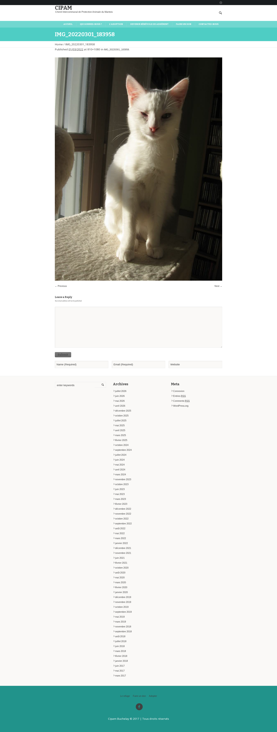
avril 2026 (120, 406)
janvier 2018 (121, 661)
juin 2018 (120, 646)
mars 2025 (120, 435)
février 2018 (121, 656)
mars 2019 (120, 621)
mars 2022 (120, 538)
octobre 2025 (122, 415)
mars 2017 (120, 675)
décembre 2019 (123, 597)
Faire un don (139, 696)
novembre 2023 (123, 479)
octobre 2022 (122, 518)
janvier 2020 (121, 592)
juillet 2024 (120, 455)
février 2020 (121, 587)
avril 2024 (120, 469)
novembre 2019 (123, 602)
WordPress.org (180, 406)
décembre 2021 (123, 548)
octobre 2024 (122, 445)
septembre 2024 (123, 450)
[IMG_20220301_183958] (138, 169)
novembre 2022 (123, 514)
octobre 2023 (122, 484)
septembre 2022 (123, 523)
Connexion (178, 391)
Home (59, 44)
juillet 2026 (120, 391)
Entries (179, 396)
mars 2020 (120, 582)
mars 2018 (120, 651)
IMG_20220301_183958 (116, 49)
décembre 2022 (123, 509)
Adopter (153, 696)
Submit (63, 354)
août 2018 (120, 636)
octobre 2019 (122, 607)
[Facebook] (220, 2)
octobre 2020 (122, 567)
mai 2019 (120, 617)
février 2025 (121, 440)
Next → (218, 286)
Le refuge (125, 696)
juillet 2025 (120, 420)
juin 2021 (120, 558)
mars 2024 (120, 474)
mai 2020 (120, 577)
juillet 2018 (120, 641)
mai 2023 (120, 494)
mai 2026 (120, 401)
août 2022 (120, 528)
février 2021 (121, 563)
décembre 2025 (123, 411)
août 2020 (120, 572)
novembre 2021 (123, 553)
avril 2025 (120, 430)
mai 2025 (120, 425)
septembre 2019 (123, 612)
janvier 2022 (121, 543)
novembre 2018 (123, 626)
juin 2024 (120, 460)
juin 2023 (120, 489)
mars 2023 (120, 499)
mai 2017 (120, 671)
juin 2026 (120, 396)
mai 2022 (120, 533)
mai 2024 (120, 464)
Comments (181, 401)
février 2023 (121, 504)
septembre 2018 (123, 631)
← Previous (61, 286)
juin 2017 (120, 666)
